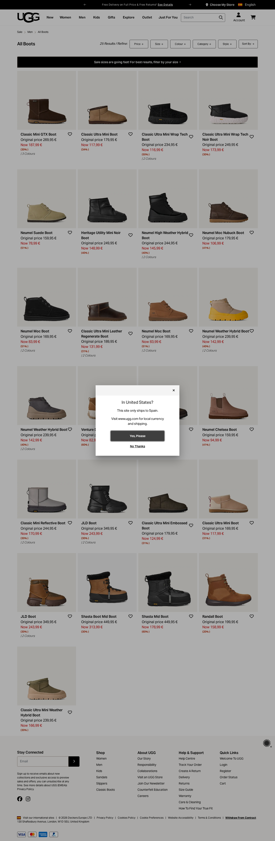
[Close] (173, 390)
